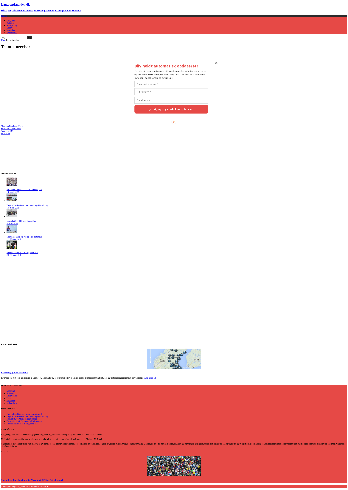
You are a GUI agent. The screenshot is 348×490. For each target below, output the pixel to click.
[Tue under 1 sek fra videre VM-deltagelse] (12, 232)
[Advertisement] (21, 152)
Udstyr (9, 28)
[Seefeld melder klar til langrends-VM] (12, 248)
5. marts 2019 (12, 223)
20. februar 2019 (14, 255)
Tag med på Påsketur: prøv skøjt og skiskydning (27, 205)
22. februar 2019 (14, 239)
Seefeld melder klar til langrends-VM (22, 252)
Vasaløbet (11, 30)
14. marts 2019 (13, 208)
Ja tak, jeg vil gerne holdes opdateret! (171, 109)
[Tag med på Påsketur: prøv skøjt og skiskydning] (12, 201)
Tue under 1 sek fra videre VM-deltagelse (24, 237)
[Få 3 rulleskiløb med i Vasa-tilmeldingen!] (12, 185)
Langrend (11, 20)
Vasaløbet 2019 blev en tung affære (22, 221)
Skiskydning (12, 25)
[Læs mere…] (150, 378)
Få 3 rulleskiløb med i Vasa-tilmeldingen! (24, 189)
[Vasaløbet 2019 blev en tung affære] (12, 216)
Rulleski (10, 23)
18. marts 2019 (13, 192)
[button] (171, 66)
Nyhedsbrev (12, 32)
